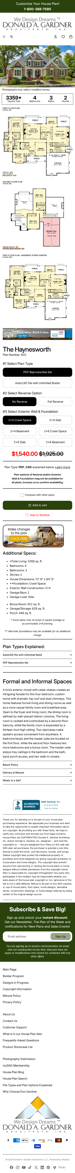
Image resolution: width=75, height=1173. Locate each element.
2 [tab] (39, 83)
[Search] (11, 36)
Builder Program (13, 976)
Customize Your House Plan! (37, 4)
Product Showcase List (17, 1047)
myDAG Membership (16, 1065)
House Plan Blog (13, 1072)
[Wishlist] (63, 36)
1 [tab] (36, 83)
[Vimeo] (54, 1167)
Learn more (62, 467)
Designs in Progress (16, 982)
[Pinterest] (48, 1167)
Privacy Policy (12, 1002)
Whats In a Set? (12, 780)
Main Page (9, 969)
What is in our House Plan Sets (22, 1034)
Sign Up (60, 936)
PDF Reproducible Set (15, 662)
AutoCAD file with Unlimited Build (22, 654)
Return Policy (10, 764)
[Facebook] (11, 1167)
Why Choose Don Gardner (20, 1091)
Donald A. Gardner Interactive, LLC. (31, 1159)
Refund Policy (12, 995)
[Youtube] (24, 1167)
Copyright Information (17, 989)
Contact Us (10, 1021)
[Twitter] (36, 1167)
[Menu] (4, 37)
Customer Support (15, 1027)
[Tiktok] (30, 1167)
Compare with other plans (39, 494)
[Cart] (71, 36)
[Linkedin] (42, 1167)
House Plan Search (15, 1078)
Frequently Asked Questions (21, 1040)
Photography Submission (19, 1059)
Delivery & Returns (13, 772)
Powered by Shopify (59, 1159)
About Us (9, 1014)
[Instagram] (18, 1167)
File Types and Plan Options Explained (27, 1085)
